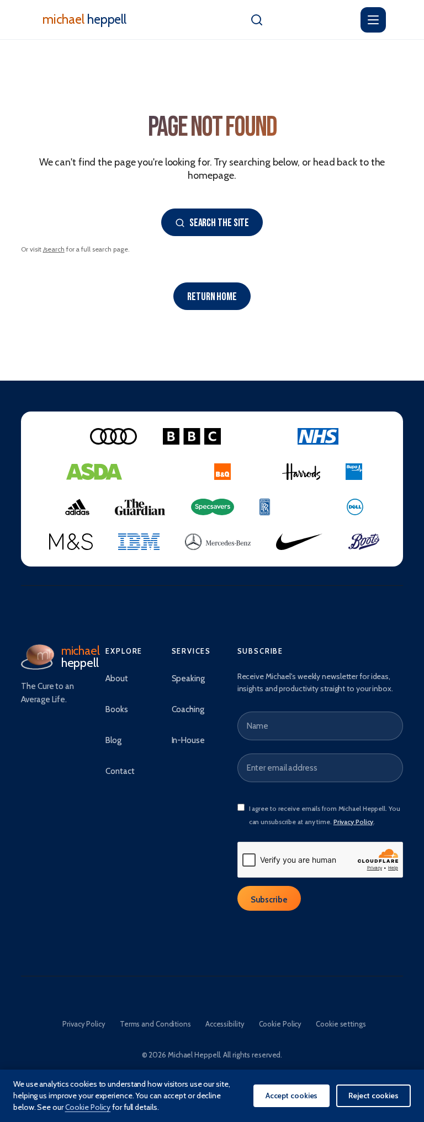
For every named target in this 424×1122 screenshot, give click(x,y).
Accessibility (225, 1023)
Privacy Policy (353, 822)
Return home (212, 296)
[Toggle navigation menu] (373, 20)
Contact (119, 771)
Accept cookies (292, 1095)
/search (54, 249)
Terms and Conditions (155, 1023)
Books (116, 709)
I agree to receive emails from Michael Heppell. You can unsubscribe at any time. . (324, 815)
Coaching (188, 709)
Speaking (188, 678)
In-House (188, 740)
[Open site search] (257, 20)
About (116, 678)
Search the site (219, 222)
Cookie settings (341, 1023)
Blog (113, 740)
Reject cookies (373, 1095)
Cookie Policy (280, 1023)
